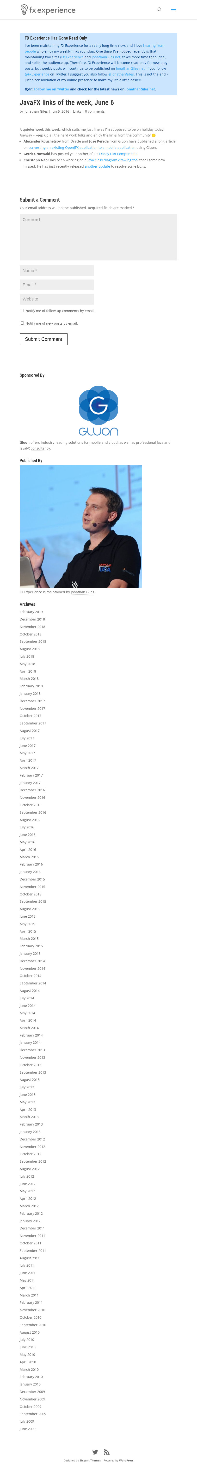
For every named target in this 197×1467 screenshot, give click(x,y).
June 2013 (28, 1094)
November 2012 (32, 1146)
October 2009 (30, 1406)
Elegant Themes (90, 1460)
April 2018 (28, 671)
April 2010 (28, 1362)
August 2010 (30, 1332)
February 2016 (31, 864)
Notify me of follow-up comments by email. (60, 310)
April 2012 (28, 1198)
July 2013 (27, 1087)
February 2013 (31, 1124)
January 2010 (30, 1384)
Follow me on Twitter (51, 89)
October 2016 (30, 805)
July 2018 (27, 656)
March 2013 (29, 1116)
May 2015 (27, 923)
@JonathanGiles (121, 74)
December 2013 (32, 1050)
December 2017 (32, 701)
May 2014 (27, 1012)
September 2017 (33, 723)
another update (97, 166)
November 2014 (32, 968)
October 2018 (30, 634)
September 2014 (33, 983)
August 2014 (30, 990)
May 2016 (27, 842)
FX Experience (72, 57)
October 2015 (30, 894)
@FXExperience (37, 74)
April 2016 (28, 849)
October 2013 (30, 1065)
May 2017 (27, 753)
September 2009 (33, 1414)
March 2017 (29, 767)
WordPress (126, 1460)
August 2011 (30, 1258)
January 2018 (30, 693)
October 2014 (30, 975)
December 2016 (32, 790)
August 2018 (30, 649)
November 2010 (32, 1310)
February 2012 (31, 1213)
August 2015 (30, 909)
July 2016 (27, 827)
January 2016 (30, 871)
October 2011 (30, 1243)
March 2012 (29, 1206)
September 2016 (33, 812)
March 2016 (29, 857)
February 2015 (31, 946)
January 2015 (30, 953)
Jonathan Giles (36, 111)
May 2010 (27, 1354)
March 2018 (29, 678)
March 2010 (29, 1369)
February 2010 (31, 1376)
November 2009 (32, 1399)
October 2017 (30, 715)
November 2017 (32, 708)
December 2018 (32, 619)
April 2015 (28, 931)
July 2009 (27, 1421)
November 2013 (32, 1057)
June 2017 (28, 745)
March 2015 (29, 938)
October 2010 (30, 1317)
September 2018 (33, 641)
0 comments (95, 111)
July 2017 (27, 738)
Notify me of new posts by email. (51, 323)
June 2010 (28, 1347)
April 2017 (28, 760)
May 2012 (27, 1191)
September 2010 (33, 1325)
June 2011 (28, 1272)
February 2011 (31, 1302)
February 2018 (31, 686)
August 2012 (30, 1169)
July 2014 (27, 998)
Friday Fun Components (118, 153)
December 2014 (32, 961)
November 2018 (32, 626)
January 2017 (30, 782)
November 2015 (32, 886)
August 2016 (30, 820)
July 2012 (27, 1176)
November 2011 (32, 1235)
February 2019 (31, 611)
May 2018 (27, 664)
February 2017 (31, 775)
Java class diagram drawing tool (112, 160)
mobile (95, 442)
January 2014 (30, 1042)
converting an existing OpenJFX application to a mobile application (82, 147)
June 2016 (28, 834)
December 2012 (32, 1139)
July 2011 (27, 1265)
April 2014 (28, 1020)
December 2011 (32, 1228)
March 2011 (29, 1295)
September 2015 (33, 901)
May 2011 (27, 1280)
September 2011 (33, 1250)
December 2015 (32, 879)
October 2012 (30, 1154)
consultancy (40, 448)
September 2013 (33, 1072)
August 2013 (30, 1079)
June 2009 (28, 1428)
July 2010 (27, 1339)
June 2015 (28, 916)
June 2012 (28, 1183)
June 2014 (28, 1005)
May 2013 (27, 1102)
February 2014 (31, 1035)
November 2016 (32, 797)
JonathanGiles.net (106, 57)
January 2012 (30, 1221)
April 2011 (28, 1287)
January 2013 (30, 1131)
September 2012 (33, 1161)
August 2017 (30, 730)
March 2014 (29, 1027)
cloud (113, 442)
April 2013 (28, 1109)
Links (77, 111)
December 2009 (32, 1391)
